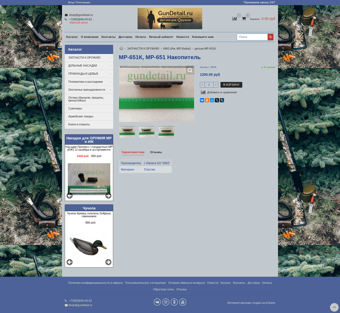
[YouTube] (182, 302)
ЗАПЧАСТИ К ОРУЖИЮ (143, 48)
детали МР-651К (205, 48)
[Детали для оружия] (170, 18)
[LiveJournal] (222, 100)
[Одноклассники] (207, 100)
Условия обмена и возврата (186, 282)
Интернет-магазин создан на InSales (251, 302)
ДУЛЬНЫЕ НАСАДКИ (82, 65)
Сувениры (75, 108)
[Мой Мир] (212, 100)
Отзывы (181, 289)
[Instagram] (165, 302)
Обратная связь (163, 289)
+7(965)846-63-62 (80, 19)
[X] (217, 100)
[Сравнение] (234, 18)
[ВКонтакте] (202, 100)
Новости (182, 36)
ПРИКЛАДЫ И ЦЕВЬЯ (83, 73)
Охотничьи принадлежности (86, 89)
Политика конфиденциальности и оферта (95, 282)
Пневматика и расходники (85, 81)
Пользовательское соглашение (145, 282)
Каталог (72, 36)
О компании (90, 36)
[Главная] (121, 48)
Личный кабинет (161, 36)
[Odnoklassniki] (174, 302)
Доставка (125, 36)
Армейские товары (80, 116)
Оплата (140, 36)
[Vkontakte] (157, 302)
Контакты (108, 36)
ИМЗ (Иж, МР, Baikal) (177, 48)
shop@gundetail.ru (80, 14)
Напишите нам (203, 36)
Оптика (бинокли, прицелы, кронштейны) (86, 99)
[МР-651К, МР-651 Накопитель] (127, 132)
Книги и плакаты (79, 124)
